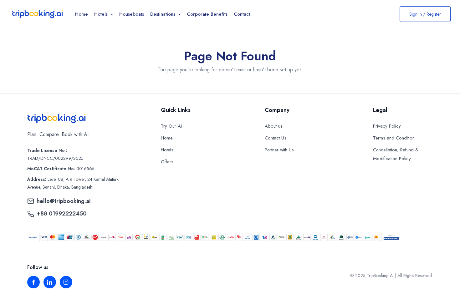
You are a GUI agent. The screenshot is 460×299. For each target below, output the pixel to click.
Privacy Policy (387, 126)
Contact (242, 14)
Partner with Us (279, 149)
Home (81, 14)
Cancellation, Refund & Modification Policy (395, 154)
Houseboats (131, 14)
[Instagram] (66, 282)
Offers (167, 161)
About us (274, 126)
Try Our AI (171, 126)
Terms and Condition (394, 137)
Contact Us (275, 137)
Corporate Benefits (207, 14)
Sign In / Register (425, 14)
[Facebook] (33, 282)
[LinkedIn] (49, 282)
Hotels (167, 149)
